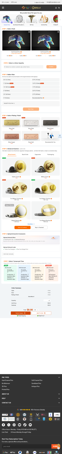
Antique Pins (35, 386)
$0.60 (45, 221)
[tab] (11, 154)
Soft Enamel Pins (37, 380)
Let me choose (15, 450)
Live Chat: (5, 432)
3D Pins (4, 386)
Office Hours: (6, 429)
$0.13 (16, 199)
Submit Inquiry (19, 313)
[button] (10, 273)
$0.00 (49, 303)
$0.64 (16, 221)
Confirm (51, 66)
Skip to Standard (39, 227)
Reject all (50, 447)
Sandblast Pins (36, 383)
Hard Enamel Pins (7, 380)
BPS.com (14, 2)
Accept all (50, 443)
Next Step (30, 109)
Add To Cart (40, 313)
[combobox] (23, 66)
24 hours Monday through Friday (21, 432)
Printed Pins (5, 389)
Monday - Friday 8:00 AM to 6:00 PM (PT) (24, 429)
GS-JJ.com (5, 2)
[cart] (59, 8)
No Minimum (6, 383)
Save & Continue (22, 227)
